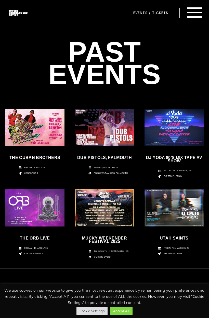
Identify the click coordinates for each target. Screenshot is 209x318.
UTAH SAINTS (174, 238)
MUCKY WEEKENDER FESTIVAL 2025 (104, 240)
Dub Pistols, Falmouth (104, 157)
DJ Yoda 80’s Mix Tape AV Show (174, 159)
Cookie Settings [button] (92, 311)
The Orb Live (35, 238)
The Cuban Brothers (34, 157)
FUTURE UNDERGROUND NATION (18, 12)
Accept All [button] (121, 311)
